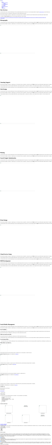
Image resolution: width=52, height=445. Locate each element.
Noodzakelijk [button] (2, 436)
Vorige (1, 18)
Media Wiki (14, 364)
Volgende (3, 18)
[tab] (3, 17)
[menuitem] (27, 3)
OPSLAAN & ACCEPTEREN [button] (4, 444)
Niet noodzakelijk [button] (2, 440)
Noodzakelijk (3, 437)
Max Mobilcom (16, 374)
